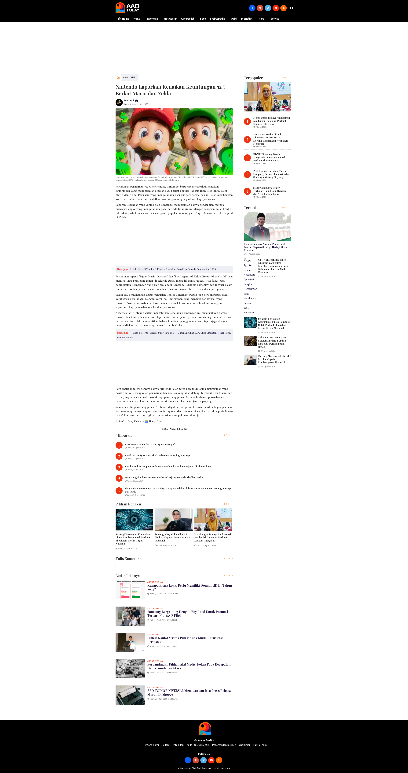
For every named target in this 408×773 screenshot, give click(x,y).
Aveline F (129, 100)
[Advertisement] (204, 49)
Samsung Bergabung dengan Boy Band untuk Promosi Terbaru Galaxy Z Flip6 (187, 613)
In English (246, 18)
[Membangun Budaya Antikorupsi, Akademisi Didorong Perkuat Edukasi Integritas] (267, 97)
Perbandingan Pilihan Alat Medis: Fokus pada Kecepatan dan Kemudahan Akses (188, 666)
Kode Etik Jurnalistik (197, 744)
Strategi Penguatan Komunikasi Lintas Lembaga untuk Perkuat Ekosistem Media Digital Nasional (133, 539)
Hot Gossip (170, 18)
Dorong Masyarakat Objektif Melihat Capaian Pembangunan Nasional (172, 537)
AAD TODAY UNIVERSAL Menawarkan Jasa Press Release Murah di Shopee (189, 692)
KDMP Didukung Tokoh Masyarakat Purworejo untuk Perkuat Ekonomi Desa (269, 157)
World (136, 18)
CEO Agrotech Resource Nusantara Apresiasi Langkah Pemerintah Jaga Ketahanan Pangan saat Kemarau (273, 266)
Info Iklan (178, 744)
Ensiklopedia (217, 18)
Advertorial (187, 18)
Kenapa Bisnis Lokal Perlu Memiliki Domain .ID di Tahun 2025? (189, 587)
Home (125, 18)
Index (227, 435)
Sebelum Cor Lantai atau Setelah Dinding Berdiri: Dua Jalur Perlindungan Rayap (272, 342)
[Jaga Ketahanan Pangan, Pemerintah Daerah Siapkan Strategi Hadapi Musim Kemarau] (267, 226)
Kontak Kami (260, 744)
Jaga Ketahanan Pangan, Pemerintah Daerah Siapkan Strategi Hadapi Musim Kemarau (266, 247)
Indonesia (152, 18)
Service (275, 18)
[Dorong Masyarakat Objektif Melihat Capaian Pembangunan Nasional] (250, 360)
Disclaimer (244, 744)
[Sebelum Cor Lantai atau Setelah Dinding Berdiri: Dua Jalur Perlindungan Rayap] (250, 341)
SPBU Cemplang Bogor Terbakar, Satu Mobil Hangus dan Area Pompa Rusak (269, 190)
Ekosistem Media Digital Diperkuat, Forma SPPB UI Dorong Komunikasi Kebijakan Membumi (270, 139)
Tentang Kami (151, 744)
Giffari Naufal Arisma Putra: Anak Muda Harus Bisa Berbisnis (185, 640)
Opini (234, 18)
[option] (135, 530)
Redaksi (166, 744)
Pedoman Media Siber (224, 744)
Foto (203, 18)
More (261, 18)
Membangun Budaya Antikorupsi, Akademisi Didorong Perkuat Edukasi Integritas (212, 537)
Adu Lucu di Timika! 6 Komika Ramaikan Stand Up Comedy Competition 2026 (174, 269)
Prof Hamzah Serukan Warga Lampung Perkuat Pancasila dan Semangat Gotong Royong (271, 174)
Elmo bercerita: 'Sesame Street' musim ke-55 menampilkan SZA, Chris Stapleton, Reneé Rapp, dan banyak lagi (174, 335)
